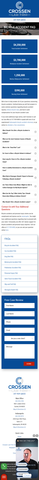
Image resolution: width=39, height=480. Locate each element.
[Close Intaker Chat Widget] (37, 435)
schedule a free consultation (16, 125)
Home (19, 437)
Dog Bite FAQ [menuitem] (9, 257)
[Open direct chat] (34, 435)
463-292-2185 (19, 401)
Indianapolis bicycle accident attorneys (21, 122)
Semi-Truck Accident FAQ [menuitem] (13, 279)
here (7, 230)
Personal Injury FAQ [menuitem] (11, 273)
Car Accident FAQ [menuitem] (10, 251)
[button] (19, 132)
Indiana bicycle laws (13, 110)
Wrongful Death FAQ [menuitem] (11, 290)
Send (29, 364)
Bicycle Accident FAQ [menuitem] (12, 245)
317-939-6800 (19, 20)
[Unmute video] (27, 455)
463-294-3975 (19, 416)
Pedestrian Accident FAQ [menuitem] (13, 268)
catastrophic (25, 216)
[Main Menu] (4, 477)
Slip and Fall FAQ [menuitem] (10, 284)
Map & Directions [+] (19, 409)
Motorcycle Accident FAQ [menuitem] (13, 262)
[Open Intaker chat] (19, 479)
